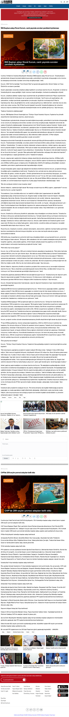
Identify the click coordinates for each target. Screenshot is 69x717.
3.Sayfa (18, 6)
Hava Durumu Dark (6, 686)
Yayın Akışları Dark (17, 688)
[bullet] (25, 458)
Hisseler (38, 691)
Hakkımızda (17, 715)
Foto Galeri (48, 686)
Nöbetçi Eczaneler (17, 691)
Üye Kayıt (3, 700)
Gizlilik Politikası (28, 715)
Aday (3, 632)
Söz (20, 397)
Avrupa (24, 6)
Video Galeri (48, 688)
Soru (15, 397)
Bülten (30, 6)
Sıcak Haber (48, 696)
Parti (33, 632)
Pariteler (38, 696)
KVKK (38, 715)
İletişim (22, 715)
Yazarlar (47, 691)
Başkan (8, 632)
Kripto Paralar (39, 693)
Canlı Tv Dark (15, 686)
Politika (51, 6)
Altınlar (38, 686)
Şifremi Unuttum (5, 703)
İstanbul (4, 397)
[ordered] (23, 458)
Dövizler (38, 688)
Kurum (10, 397)
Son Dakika (15, 693)
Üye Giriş (3, 698)
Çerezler (35, 715)
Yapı (24, 397)
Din (35, 6)
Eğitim (39, 6)
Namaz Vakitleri (28, 688)
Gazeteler (47, 693)
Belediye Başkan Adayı (18, 632)
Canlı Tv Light (4, 691)
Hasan (27, 632)
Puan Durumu (27, 691)
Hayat (45, 6)
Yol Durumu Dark (5, 688)
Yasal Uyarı (52, 715)
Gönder (6, 458)
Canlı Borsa (27, 686)
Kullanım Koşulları (45, 715)
